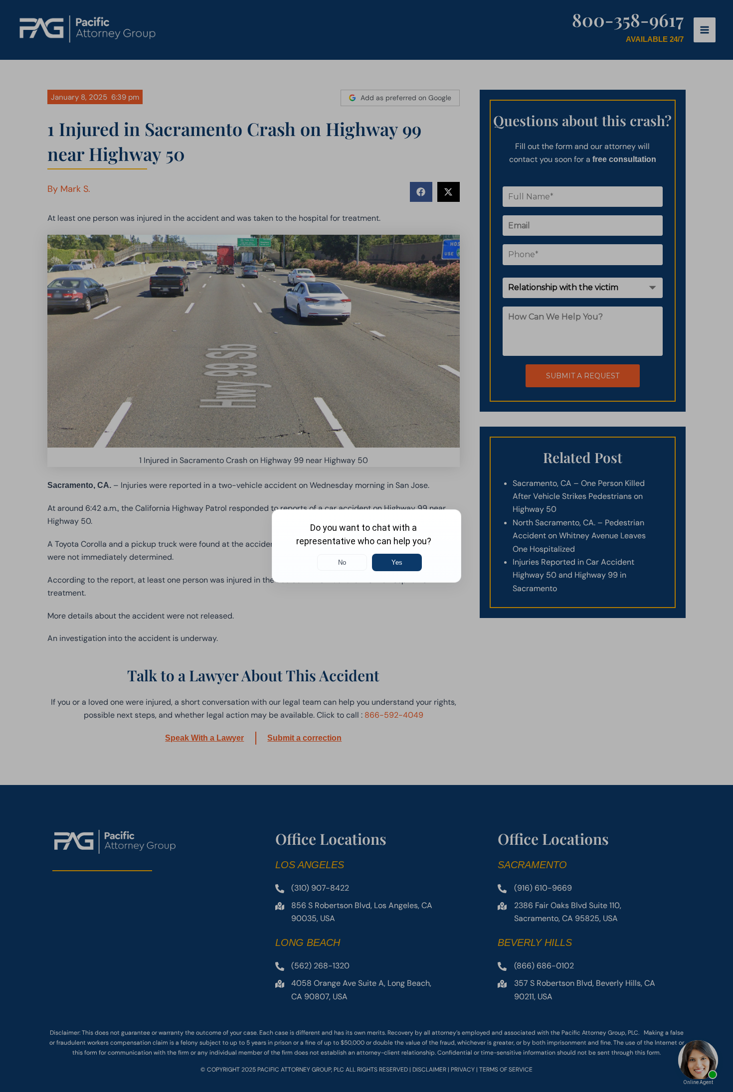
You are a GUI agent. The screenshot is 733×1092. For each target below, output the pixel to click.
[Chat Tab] (366, 546)
